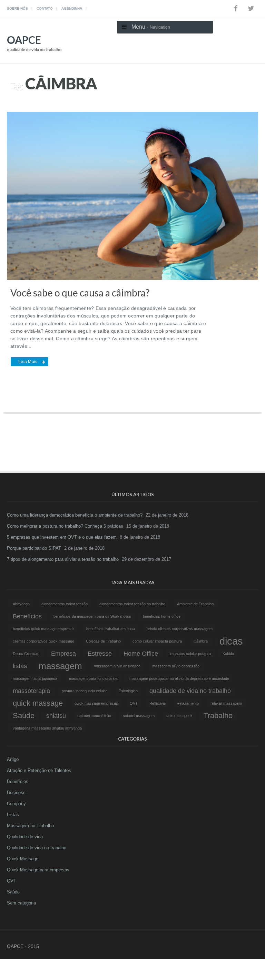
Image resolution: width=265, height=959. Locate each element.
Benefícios (17, 781)
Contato (45, 8)
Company (16, 803)
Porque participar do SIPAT (34, 548)
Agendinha (71, 8)
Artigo (13, 759)
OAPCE (34, 42)
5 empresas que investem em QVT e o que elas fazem (62, 537)
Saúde (13, 891)
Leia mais (27, 361)
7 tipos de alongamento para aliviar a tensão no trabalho (63, 559)
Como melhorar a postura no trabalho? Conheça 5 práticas (65, 526)
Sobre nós (17, 8)
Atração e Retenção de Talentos (39, 770)
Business (16, 792)
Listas (13, 814)
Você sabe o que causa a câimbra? (79, 293)
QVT (11, 880)
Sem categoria (21, 903)
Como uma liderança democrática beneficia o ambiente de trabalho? (75, 515)
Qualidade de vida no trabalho (36, 847)
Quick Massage (22, 858)
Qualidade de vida (25, 836)
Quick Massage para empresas (38, 869)
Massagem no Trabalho (30, 825)
